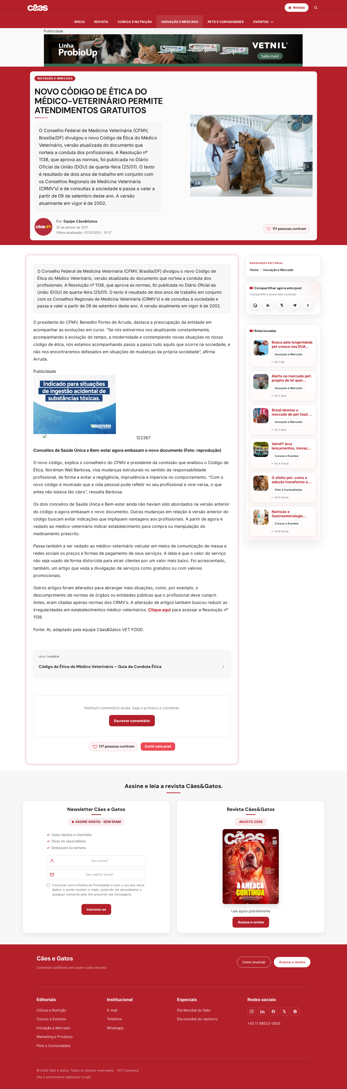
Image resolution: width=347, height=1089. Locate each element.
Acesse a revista (251, 922)
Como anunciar (254, 962)
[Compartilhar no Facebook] (308, 305)
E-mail (112, 1010)
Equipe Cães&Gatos (80, 221)
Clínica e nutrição (135, 22)
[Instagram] (251, 1011)
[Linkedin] (262, 1011)
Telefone (114, 1019)
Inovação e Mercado (179, 22)
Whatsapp (115, 1028)
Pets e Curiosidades (226, 22)
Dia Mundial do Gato (194, 1010)
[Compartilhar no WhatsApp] (255, 305)
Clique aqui (159, 609)
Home (254, 270)
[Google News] (295, 1011)
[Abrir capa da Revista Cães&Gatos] (250, 866)
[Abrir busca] (315, 7)
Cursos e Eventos (51, 1019)
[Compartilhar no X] (281, 305)
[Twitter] (284, 1011)
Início (79, 22)
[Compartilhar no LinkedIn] (268, 305)
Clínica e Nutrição (51, 1010)
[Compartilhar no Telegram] (294, 305)
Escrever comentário (132, 721)
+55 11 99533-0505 (263, 1023)
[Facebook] (273, 1011)
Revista (101, 22)
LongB (86, 1077)
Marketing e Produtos (55, 1036)
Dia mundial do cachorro (197, 1019)
